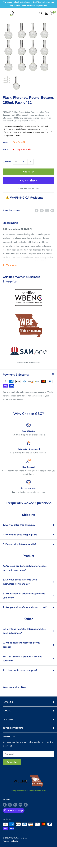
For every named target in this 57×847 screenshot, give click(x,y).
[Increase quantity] (30, 162)
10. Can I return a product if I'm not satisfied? (22, 658)
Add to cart (28, 171)
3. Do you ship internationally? (19, 544)
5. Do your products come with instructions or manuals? (20, 581)
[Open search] (40, 13)
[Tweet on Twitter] (47, 210)
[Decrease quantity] (16, 162)
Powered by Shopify (10, 841)
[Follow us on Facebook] (5, 805)
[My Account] (46, 13)
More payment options (29, 187)
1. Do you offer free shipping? (19, 524)
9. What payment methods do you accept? (21, 644)
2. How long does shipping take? (20, 534)
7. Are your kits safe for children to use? (25, 607)
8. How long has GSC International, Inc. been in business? (24, 631)
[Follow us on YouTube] (20, 805)
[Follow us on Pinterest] (15, 805)
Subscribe (12, 762)
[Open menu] (4, 13)
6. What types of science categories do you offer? (24, 595)
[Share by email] (52, 210)
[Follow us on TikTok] (26, 805)
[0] (52, 13)
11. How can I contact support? (20, 670)
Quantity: (7, 161)
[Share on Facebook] (36, 210)
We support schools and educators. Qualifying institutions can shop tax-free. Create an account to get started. (28, 4)
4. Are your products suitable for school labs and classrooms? (24, 568)
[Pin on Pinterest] (42, 210)
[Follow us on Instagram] (10, 805)
